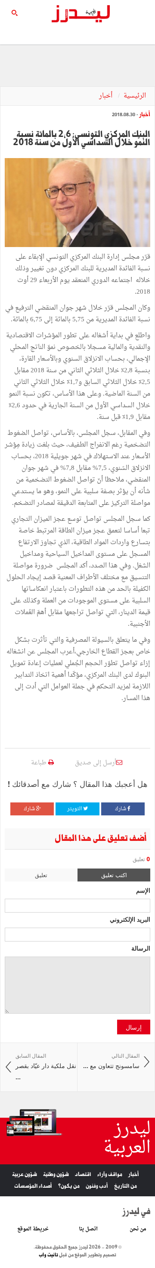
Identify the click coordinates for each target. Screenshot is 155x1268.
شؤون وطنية (56, 1174)
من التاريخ (125, 1186)
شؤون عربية (24, 1174)
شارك (121, 809)
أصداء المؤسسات (33, 1186)
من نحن (138, 1229)
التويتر (75, 809)
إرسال (134, 1027)
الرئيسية (135, 96)
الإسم (143, 890)
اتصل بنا (88, 1229)
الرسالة (140, 948)
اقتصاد (83, 1174)
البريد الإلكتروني (130, 919)
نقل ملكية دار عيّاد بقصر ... (46, 1067)
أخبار (106, 96)
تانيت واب (48, 1255)
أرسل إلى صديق (95, 763)
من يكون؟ (69, 1186)
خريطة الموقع (33, 1229)
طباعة (39, 763)
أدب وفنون (97, 1186)
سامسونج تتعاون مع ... (111, 1061)
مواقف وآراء (109, 1174)
